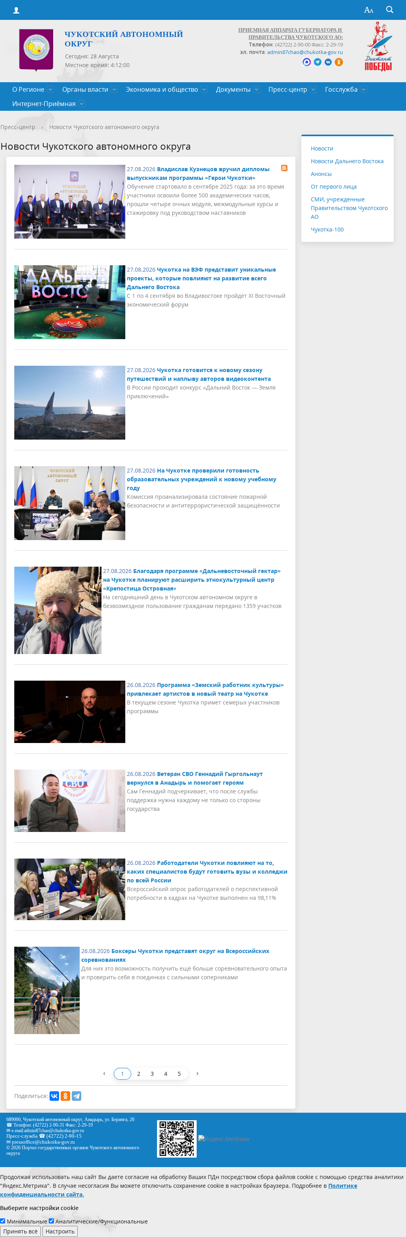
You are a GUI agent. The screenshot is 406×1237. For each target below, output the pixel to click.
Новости (322, 148)
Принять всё (20, 1231)
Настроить (60, 1231)
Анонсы (321, 174)
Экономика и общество (162, 89)
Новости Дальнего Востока (347, 161)
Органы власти (85, 89)
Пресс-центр (287, 89)
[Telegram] (76, 1096)
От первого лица (334, 186)
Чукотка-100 (327, 229)
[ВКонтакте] (54, 1096)
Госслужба (341, 89)
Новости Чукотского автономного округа (104, 127)
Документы (233, 89)
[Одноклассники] (65, 1096)
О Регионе (28, 89)
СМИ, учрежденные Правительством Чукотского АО (349, 207)
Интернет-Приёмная (44, 103)
